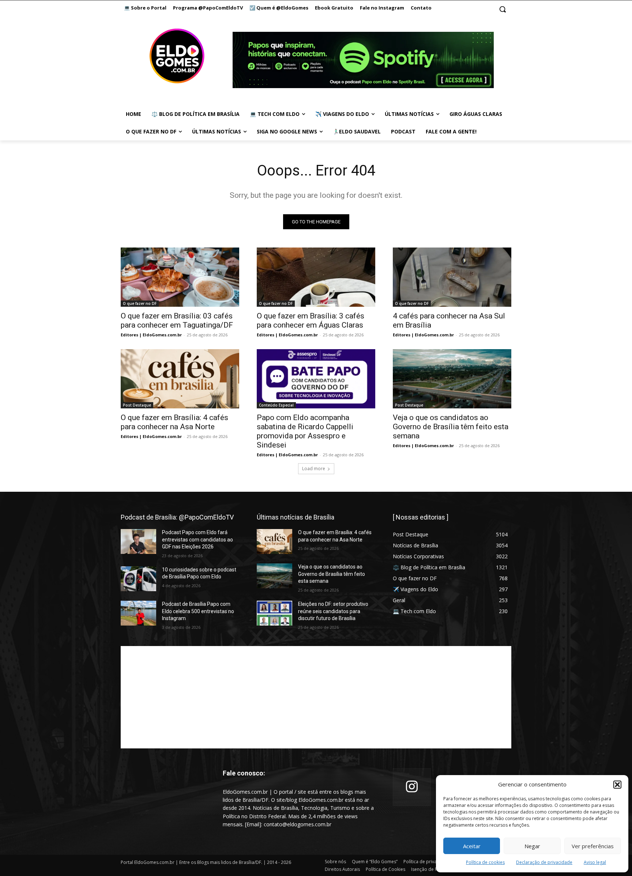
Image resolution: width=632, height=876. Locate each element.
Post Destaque (137, 405)
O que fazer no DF (140, 303)
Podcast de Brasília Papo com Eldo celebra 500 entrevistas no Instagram (198, 611)
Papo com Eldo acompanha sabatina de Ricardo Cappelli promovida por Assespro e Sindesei (305, 431)
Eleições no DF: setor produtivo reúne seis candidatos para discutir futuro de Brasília (333, 611)
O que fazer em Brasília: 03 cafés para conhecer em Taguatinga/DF (177, 320)
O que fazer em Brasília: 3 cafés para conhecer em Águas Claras (310, 320)
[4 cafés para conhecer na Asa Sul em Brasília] (452, 277)
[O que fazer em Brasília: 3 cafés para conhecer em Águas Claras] (316, 277)
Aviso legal (595, 862)
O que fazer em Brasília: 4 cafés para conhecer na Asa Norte (174, 422)
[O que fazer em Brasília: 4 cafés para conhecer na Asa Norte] (180, 378)
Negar (532, 846)
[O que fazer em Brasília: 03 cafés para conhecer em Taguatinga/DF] (180, 277)
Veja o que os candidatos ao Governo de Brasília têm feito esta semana (450, 426)
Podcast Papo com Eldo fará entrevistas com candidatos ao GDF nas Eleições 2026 (197, 539)
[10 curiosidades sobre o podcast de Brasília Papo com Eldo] (138, 578)
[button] (617, 784)
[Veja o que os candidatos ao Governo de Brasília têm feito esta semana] (452, 378)
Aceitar (472, 846)
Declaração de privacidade (544, 862)
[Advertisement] (316, 697)
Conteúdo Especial (276, 405)
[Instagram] (412, 787)
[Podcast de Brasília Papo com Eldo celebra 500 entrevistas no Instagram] (138, 613)
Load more (313, 468)
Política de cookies (485, 862)
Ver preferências (593, 846)
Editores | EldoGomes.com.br (151, 334)
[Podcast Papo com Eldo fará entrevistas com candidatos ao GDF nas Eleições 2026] (138, 541)
